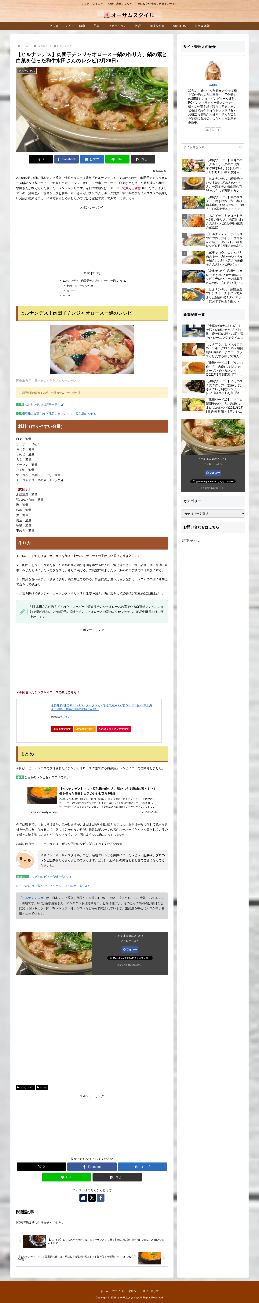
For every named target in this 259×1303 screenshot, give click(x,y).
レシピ (43, 1087)
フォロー (131, 949)
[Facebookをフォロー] (100, 1198)
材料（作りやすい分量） (81, 285)
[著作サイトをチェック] (83, 1198)
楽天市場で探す (62, 728)
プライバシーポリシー (125, 1291)
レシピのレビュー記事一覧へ (48, 876)
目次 (87, 273)
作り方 (71, 290)
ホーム (104, 1291)
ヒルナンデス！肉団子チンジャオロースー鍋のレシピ (94, 280)
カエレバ (67, 717)
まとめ (67, 296)
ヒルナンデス (31, 897)
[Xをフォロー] (92, 1198)
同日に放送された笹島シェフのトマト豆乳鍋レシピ (59, 413)
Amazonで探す (84, 728)
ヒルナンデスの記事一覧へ (42, 404)
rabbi (213, 85)
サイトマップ (151, 1291)
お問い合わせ (191, 540)
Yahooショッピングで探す (114, 728)
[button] (143, 159)
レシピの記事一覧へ (29, 886)
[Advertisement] (92, 236)
